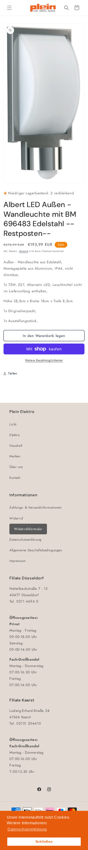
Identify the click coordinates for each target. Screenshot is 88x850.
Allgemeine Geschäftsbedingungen (35, 550)
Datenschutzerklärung (25, 539)
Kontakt (14, 477)
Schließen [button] (44, 841)
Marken (14, 456)
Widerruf (16, 518)
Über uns (16, 466)
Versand (23, 251)
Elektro (14, 435)
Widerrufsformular (28, 529)
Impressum (17, 560)
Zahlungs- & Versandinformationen (35, 507)
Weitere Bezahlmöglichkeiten (44, 360)
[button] (9, 8)
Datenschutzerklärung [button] (27, 829)
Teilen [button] (12, 373)
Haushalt (15, 445)
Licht (12, 424)
